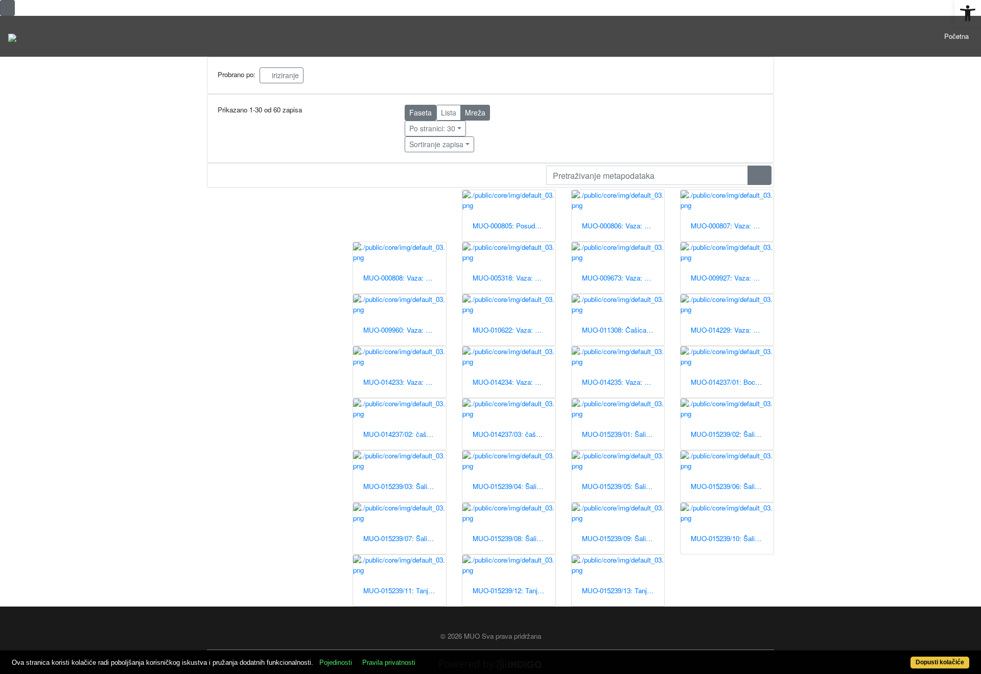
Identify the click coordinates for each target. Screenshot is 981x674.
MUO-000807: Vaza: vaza (729, 225)
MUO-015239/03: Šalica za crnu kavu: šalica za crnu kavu (404, 486)
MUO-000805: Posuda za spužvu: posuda (514, 225)
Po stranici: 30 (432, 128)
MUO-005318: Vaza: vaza (511, 278)
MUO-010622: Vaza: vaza (511, 330)
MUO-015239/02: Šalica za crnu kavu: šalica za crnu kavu (732, 434)
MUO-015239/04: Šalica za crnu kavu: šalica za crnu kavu (514, 486)
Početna (956, 36)
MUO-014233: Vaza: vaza (401, 382)
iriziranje (284, 75)
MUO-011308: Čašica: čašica (623, 330)
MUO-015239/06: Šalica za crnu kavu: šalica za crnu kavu (732, 486)
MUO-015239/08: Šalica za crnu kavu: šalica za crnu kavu (514, 538)
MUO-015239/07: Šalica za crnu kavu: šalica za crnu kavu (404, 538)
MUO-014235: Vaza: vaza (620, 382)
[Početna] (12, 36)
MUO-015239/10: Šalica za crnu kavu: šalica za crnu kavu (732, 538)
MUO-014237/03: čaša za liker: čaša (514, 434)
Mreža (475, 112)
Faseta (420, 112)
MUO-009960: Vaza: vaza (401, 330)
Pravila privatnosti (388, 662)
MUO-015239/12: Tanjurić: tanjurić (514, 590)
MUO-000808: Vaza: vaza (401, 278)
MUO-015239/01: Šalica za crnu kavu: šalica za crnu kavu (623, 434)
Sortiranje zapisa (436, 144)
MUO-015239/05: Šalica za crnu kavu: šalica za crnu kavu (623, 486)
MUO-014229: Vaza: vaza (729, 330)
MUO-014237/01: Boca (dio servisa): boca (732, 382)
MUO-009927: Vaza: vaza (729, 278)
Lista (448, 112)
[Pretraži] (760, 175)
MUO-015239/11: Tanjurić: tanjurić (404, 590)
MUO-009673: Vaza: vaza (620, 278)
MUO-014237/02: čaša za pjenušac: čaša (404, 434)
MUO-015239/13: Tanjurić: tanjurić (623, 590)
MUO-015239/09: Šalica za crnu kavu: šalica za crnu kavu (623, 538)
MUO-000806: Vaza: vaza (620, 225)
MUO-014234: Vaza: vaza (511, 382)
